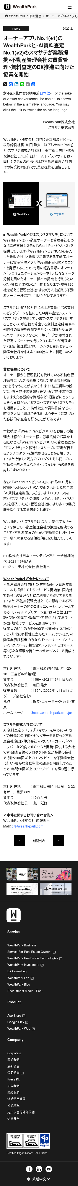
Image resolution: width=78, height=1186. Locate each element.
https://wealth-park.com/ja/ (52, 712)
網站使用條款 (16, 1098)
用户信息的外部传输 (21, 1112)
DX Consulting (17, 971)
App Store (16, 1015)
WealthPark (17, 15)
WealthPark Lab (20, 978)
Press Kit (13, 1079)
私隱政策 (13, 1105)
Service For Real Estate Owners (31, 951)
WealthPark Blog (18, 984)
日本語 (45, 93)
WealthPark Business (21, 945)
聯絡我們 (13, 1092)
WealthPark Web (21, 1028)
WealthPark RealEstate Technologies (34, 958)
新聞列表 (39, 841)
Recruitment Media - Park (24, 991)
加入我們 (13, 1086)
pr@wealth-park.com (27, 826)
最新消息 (35, 15)
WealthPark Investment (25, 964)
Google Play (17, 1022)
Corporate (14, 1053)
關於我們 (13, 1059)
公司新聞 (15, 1072)
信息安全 (13, 1118)
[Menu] (70, 7)
